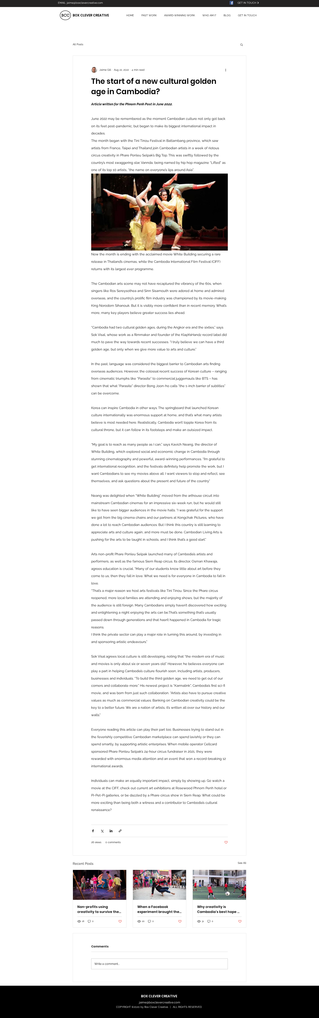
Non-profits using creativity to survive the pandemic (98, 909)
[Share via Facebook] (93, 831)
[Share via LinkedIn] (111, 831)
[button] (241, 44)
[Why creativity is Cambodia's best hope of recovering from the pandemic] (219, 885)
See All (242, 862)
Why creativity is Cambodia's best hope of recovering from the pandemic (219, 909)
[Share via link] (120, 831)
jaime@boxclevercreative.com (85, 2)
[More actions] (225, 70)
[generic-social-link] (231, 3)
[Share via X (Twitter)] (102, 831)
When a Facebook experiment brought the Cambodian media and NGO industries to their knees (158, 909)
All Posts (78, 44)
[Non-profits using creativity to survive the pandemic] (99, 885)
